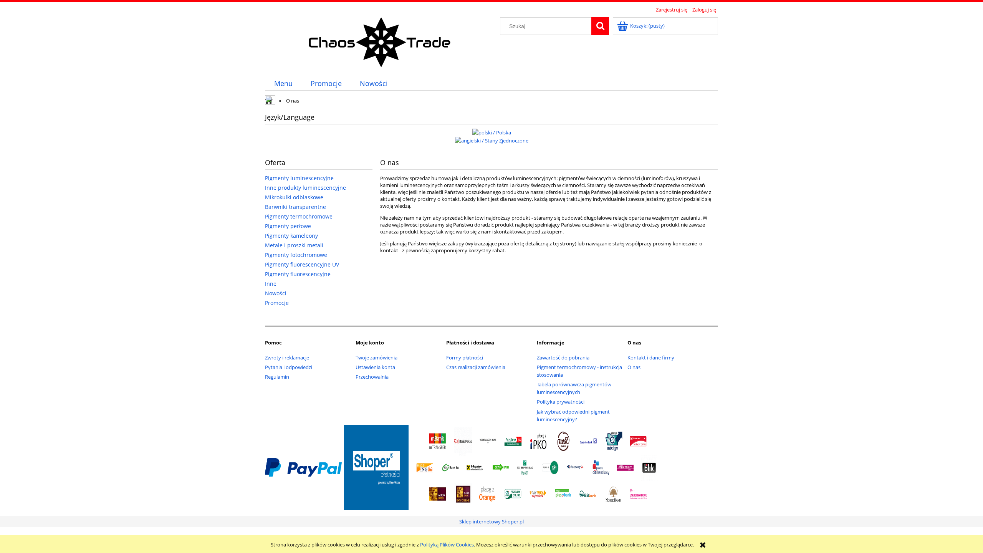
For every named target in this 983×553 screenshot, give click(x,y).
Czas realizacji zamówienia (475, 367)
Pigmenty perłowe (288, 226)
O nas (633, 367)
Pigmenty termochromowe (299, 216)
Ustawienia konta (375, 367)
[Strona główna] (380, 41)
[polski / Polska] (491, 131)
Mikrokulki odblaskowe (294, 197)
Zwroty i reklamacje (287, 357)
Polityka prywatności (560, 401)
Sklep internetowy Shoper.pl (491, 521)
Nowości (275, 293)
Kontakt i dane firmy (650, 357)
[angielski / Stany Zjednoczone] (491, 140)
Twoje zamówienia (376, 357)
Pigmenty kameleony (291, 235)
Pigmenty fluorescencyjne (298, 274)
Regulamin (277, 376)
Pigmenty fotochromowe (296, 254)
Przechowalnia (372, 376)
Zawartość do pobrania (563, 357)
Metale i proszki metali (294, 245)
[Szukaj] (600, 26)
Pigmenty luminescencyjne (299, 178)
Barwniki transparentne (295, 206)
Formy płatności (464, 357)
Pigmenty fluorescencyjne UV (302, 264)
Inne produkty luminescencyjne (305, 187)
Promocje (277, 302)
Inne (270, 283)
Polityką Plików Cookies (447, 544)
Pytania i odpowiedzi (288, 367)
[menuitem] (283, 83)
